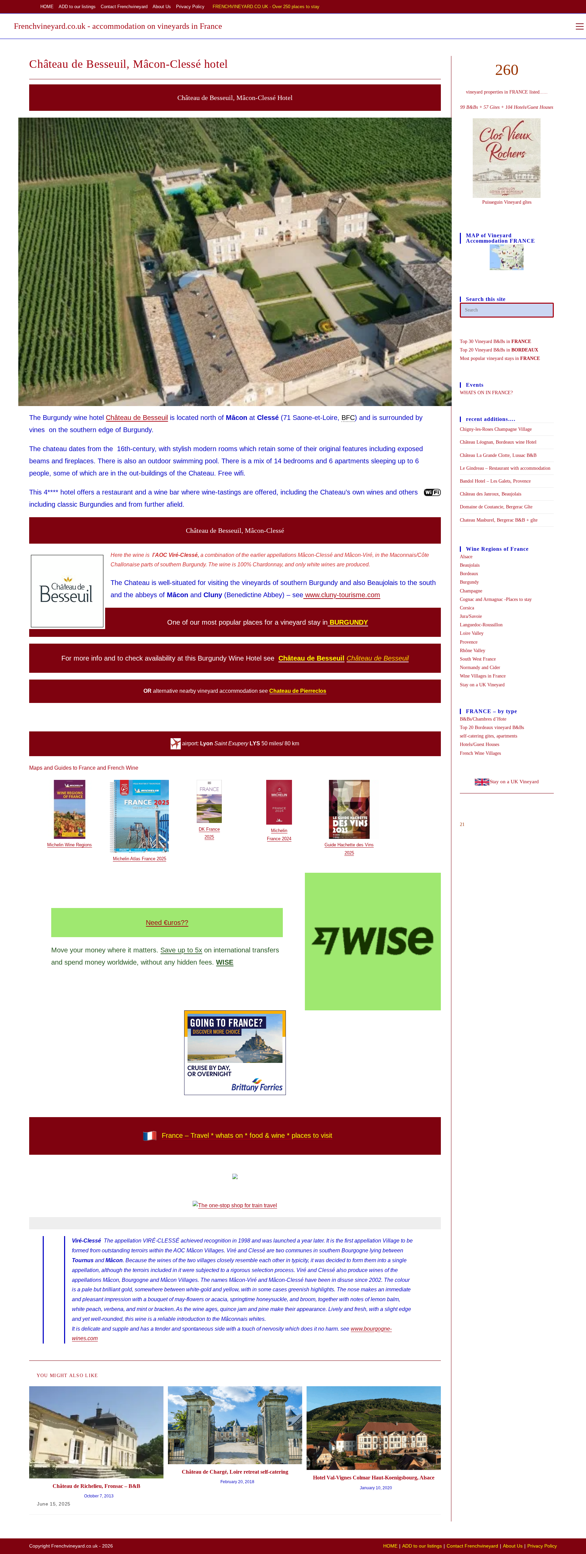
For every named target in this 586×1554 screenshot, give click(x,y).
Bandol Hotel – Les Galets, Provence (495, 481)
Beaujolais (470, 565)
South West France (478, 659)
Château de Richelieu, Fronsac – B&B (96, 1486)
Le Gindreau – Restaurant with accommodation (505, 468)
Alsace (466, 556)
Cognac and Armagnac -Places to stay (496, 599)
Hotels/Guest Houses (479, 744)
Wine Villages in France (483, 676)
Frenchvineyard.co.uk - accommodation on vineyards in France (118, 26)
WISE (224, 962)
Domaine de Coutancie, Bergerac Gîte (496, 506)
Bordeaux (469, 573)
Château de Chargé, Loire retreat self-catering (235, 1472)
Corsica (467, 607)
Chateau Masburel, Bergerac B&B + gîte (499, 520)
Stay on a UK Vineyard (482, 684)
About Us (162, 6)
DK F (204, 829)
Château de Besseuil (137, 417)
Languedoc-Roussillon (481, 624)
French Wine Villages (480, 753)
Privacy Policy (190, 6)
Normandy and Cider (480, 667)
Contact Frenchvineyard (124, 6)
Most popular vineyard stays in (500, 358)
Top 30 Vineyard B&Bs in (495, 341)
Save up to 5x (181, 950)
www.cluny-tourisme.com (341, 595)
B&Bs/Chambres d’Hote (483, 719)
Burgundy (469, 582)
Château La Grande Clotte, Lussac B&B (498, 455)
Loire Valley (472, 633)
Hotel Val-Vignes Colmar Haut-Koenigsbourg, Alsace (373, 1477)
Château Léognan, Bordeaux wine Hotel (498, 442)
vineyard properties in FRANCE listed (503, 92)
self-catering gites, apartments (488, 736)
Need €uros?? (167, 922)
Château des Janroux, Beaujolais (490, 494)
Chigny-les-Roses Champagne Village (496, 429)
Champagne (471, 590)
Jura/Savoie (471, 616)
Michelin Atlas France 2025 (139, 858)
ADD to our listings (77, 6)
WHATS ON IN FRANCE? (486, 392)
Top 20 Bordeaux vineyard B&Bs (492, 727)
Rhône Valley (472, 650)
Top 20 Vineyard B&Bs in (499, 349)
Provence (468, 642)
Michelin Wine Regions (69, 844)
